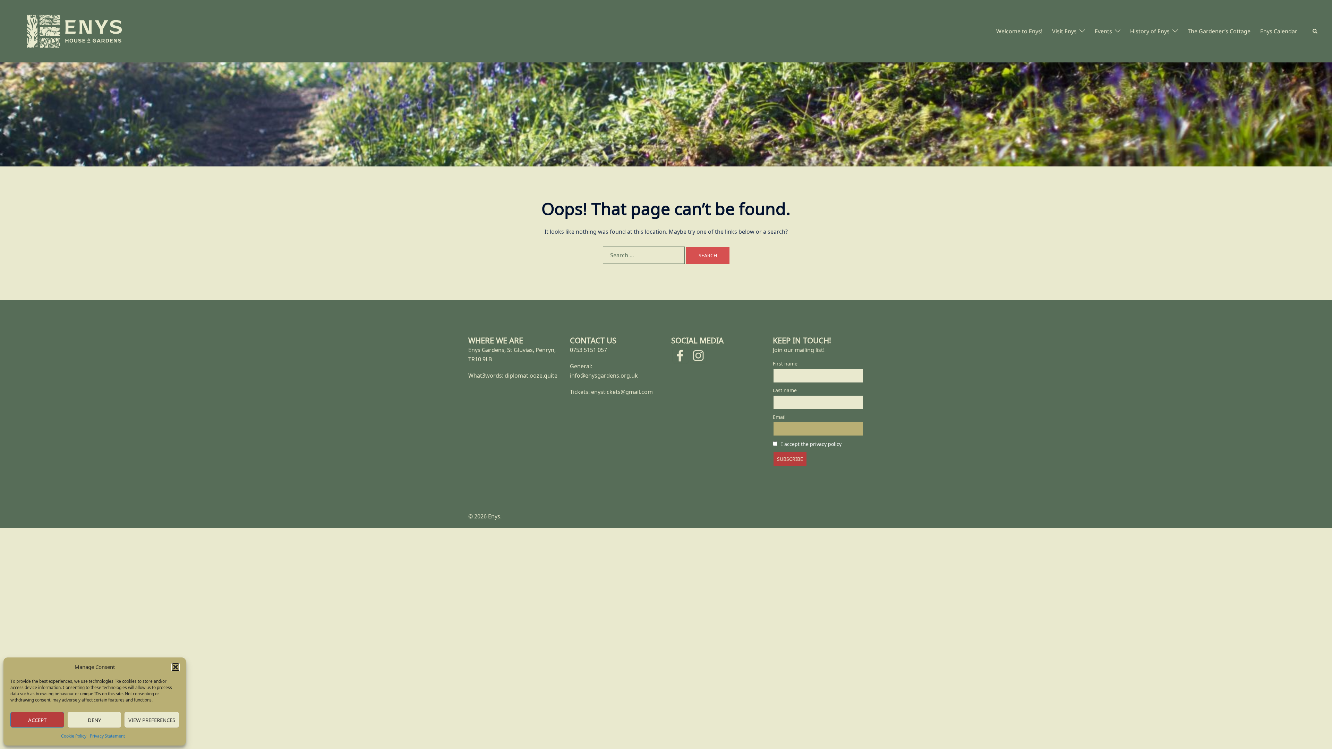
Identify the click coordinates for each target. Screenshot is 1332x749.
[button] (175, 667)
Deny (94, 719)
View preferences (151, 719)
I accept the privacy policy (811, 444)
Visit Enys (1064, 31)
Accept (37, 719)
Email (779, 417)
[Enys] (74, 30)
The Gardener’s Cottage (1219, 31)
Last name (785, 390)
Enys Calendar (1278, 31)
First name (785, 363)
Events (1103, 31)
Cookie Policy (73, 736)
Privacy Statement (107, 736)
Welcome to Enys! (1019, 31)
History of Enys (1150, 31)
